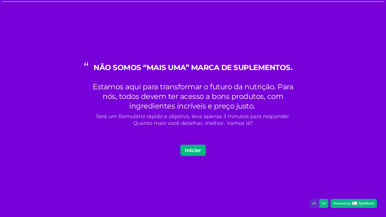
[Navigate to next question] (323, 203)
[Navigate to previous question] (314, 203)
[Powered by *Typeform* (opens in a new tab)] (354, 203)
